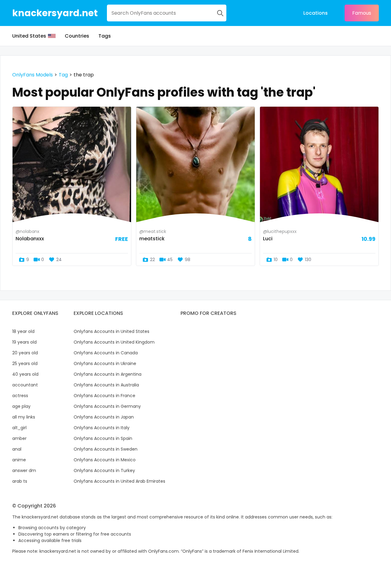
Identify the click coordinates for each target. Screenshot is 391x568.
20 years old (25, 353)
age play (21, 406)
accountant (25, 385)
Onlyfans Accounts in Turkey (104, 470)
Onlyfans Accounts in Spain (103, 438)
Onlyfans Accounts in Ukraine (105, 363)
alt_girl (19, 428)
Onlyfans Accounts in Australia (106, 385)
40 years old (25, 374)
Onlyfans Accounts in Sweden (105, 449)
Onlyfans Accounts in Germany (107, 406)
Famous (361, 13)
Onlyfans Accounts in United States (111, 331)
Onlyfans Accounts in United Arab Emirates (119, 481)
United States (29, 35)
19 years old (24, 342)
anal (16, 449)
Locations (315, 13)
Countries (77, 35)
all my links (23, 417)
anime (19, 460)
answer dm (24, 470)
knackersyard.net (55, 13)
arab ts (19, 481)
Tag (63, 74)
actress (20, 396)
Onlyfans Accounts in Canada (106, 353)
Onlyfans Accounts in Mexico (105, 460)
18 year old (23, 331)
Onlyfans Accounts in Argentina (107, 374)
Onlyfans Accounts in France (104, 396)
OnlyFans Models (32, 74)
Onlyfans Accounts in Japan (104, 417)
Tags (104, 35)
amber (19, 438)
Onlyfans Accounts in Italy (102, 428)
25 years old (25, 363)
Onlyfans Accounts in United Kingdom (114, 342)
